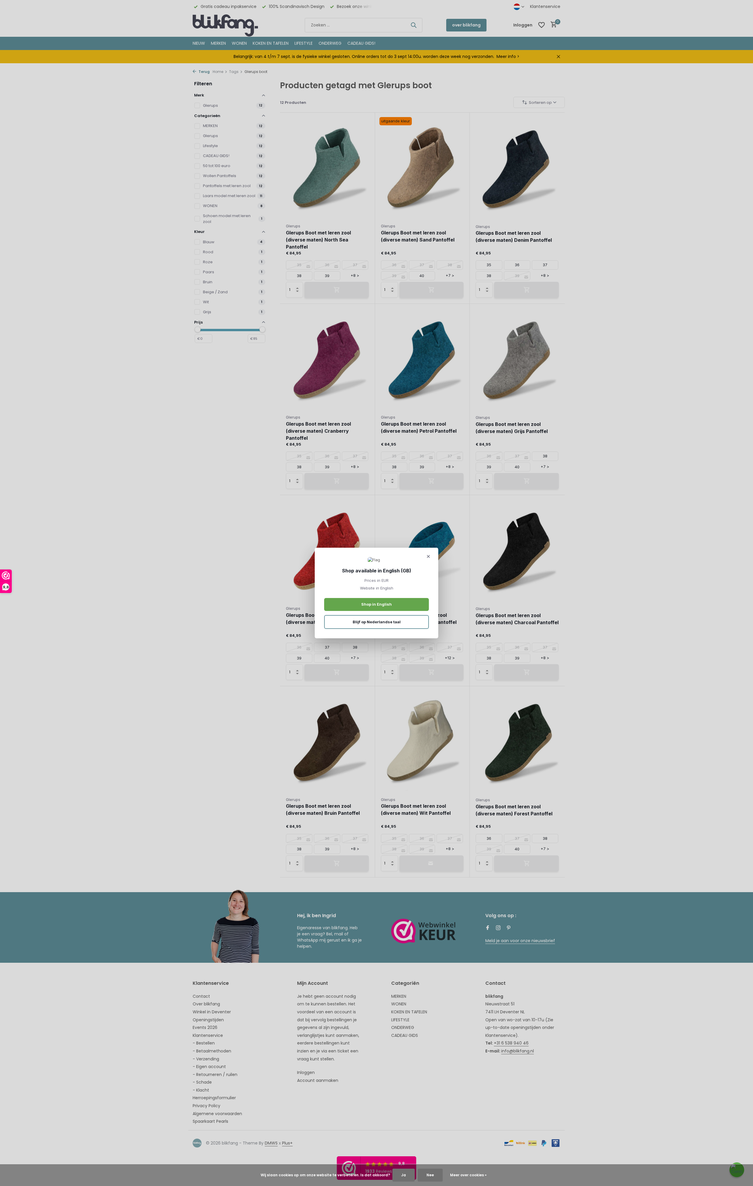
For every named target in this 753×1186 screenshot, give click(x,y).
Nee (430, 1174)
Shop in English (376, 604)
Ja (403, 1174)
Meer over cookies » (468, 1174)
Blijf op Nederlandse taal (377, 621)
